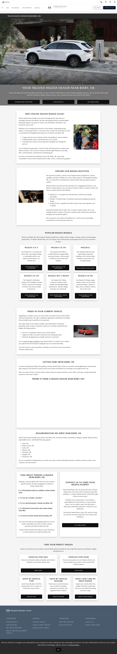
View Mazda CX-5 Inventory (31, 267)
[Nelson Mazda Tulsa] (50, 8)
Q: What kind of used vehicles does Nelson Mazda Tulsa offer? (35, 509)
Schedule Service (109, 7)
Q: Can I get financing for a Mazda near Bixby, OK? (36, 503)
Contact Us (90, 622)
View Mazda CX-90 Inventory (85, 295)
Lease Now (79, 570)
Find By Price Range (85, 596)
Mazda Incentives (65, 625)
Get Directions (93, 102)
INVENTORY (11, 618)
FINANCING (64, 618)
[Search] (110, 2)
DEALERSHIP (91, 618)
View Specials (58, 102)
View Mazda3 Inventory (86, 268)
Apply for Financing (66, 622)
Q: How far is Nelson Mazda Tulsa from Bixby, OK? (36, 516)
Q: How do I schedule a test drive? (31, 498)
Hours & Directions (93, 625)
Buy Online (98, 7)
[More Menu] (2, 8)
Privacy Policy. (74, 645)
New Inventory (11, 622)
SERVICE (36, 618)
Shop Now (38, 570)
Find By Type (31, 596)
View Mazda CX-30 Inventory (31, 295)
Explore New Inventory (24, 102)
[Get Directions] (106, 2)
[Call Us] (102, 2)
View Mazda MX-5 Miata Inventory (58, 295)
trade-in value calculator (31, 341)
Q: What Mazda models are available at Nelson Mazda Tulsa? (37, 492)
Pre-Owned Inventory (14, 628)
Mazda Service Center (41, 628)
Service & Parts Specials (41, 625)
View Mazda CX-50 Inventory (58, 267)
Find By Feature (58, 596)
